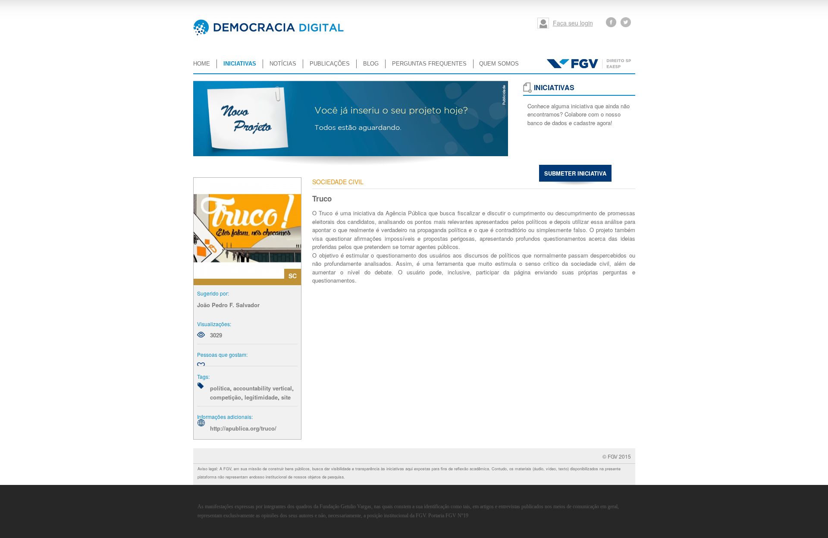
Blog (371, 63)
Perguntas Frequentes (429, 63)
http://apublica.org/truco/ (243, 428)
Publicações (330, 63)
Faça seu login (573, 23)
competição (225, 397)
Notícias (283, 63)
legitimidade (261, 397)
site (286, 397)
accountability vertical (262, 388)
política (220, 388)
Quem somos (499, 63)
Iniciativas (239, 63)
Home (201, 63)
